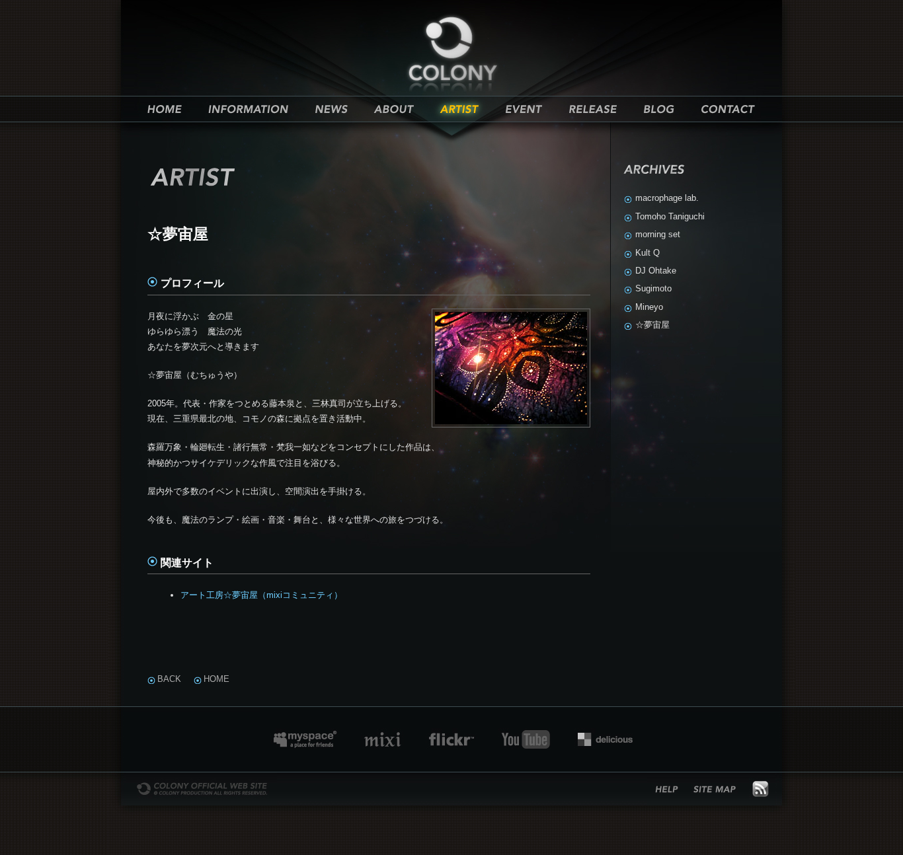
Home (216, 679)
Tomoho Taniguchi (670, 216)
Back (169, 679)
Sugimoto (653, 288)
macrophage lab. (667, 198)
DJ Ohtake (655, 271)
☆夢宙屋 (652, 325)
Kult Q (647, 253)
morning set (657, 234)
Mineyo (649, 307)
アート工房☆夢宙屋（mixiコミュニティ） (261, 595)
